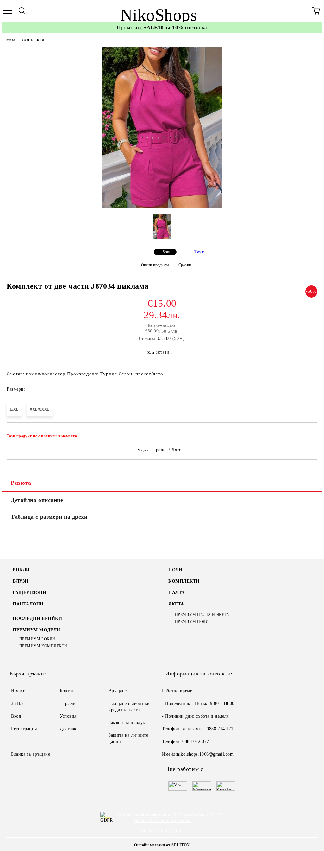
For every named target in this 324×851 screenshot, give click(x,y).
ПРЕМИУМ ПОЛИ (192, 621)
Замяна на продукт (128, 722)
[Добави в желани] (308, 433)
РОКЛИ (21, 569)
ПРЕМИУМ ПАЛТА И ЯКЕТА (202, 614)
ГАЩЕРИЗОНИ (30, 592)
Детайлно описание (37, 500)
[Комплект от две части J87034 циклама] (162, 206)
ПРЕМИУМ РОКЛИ (37, 639)
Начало (9, 40)
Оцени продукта (155, 265)
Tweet (200, 251)
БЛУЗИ (20, 581)
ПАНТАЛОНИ (28, 604)
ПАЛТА (176, 592)
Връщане (118, 690)
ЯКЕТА (176, 604)
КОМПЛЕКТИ (32, 40)
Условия (68, 716)
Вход (16, 716)
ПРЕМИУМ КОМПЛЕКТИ (43, 646)
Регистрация (24, 728)
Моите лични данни (162, 831)
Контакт (68, 690)
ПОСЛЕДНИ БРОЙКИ (37, 618)
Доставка (69, 728)
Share (167, 252)
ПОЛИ (175, 569)
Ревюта (21, 483)
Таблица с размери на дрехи (49, 517)
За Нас (17, 703)
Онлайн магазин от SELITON (162, 845)
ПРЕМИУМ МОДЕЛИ (36, 630)
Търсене (68, 703)
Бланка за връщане (30, 754)
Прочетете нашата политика (163, 820)
